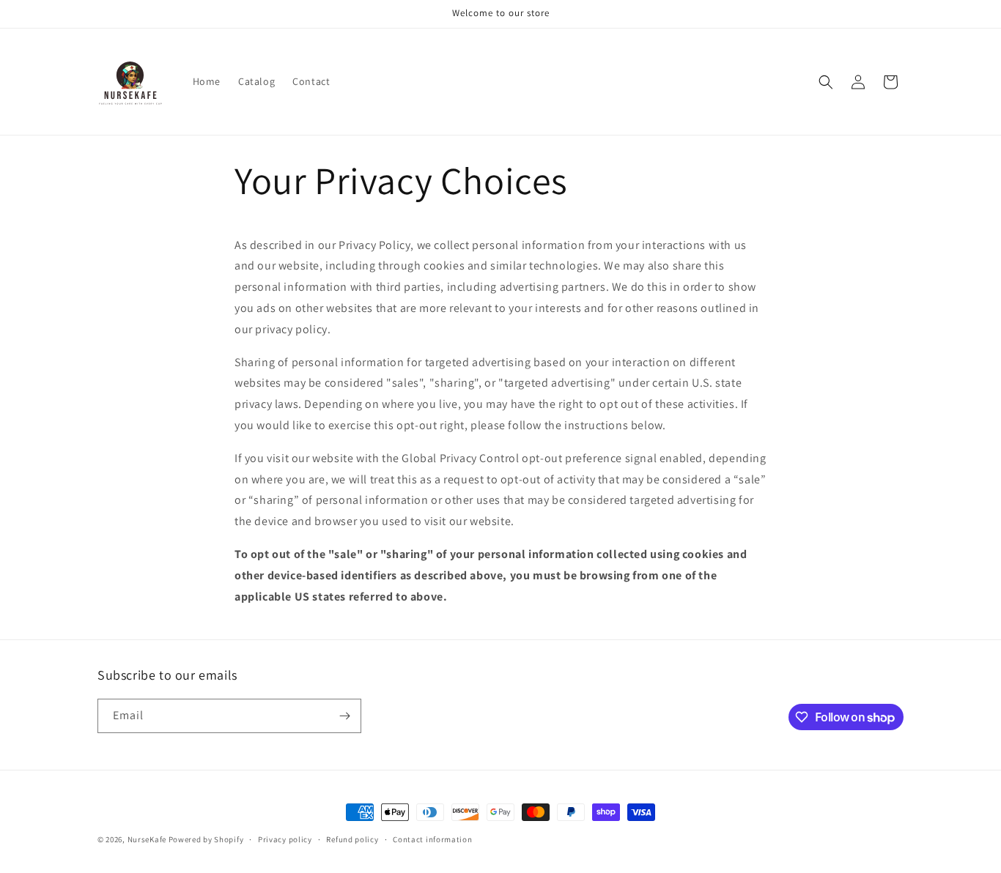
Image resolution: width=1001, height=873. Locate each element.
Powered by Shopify (206, 839)
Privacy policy (285, 839)
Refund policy (352, 839)
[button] (826, 82)
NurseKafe (147, 839)
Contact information (432, 839)
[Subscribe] (344, 716)
